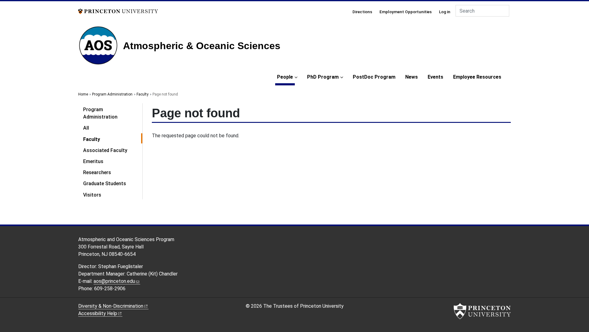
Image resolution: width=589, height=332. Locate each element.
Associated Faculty (105, 150)
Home (83, 94)
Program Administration (112, 94)
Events (435, 77)
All (86, 128)
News (411, 77)
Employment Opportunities (405, 11)
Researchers (97, 172)
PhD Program (323, 77)
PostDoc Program (374, 77)
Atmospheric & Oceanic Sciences (201, 45)
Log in (444, 11)
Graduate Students (104, 183)
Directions (362, 11)
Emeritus (93, 161)
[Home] (100, 48)
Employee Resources (477, 77)
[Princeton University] (118, 11)
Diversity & (110, 306)
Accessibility (97, 313)
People (286, 77)
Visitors (92, 195)
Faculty (142, 94)
